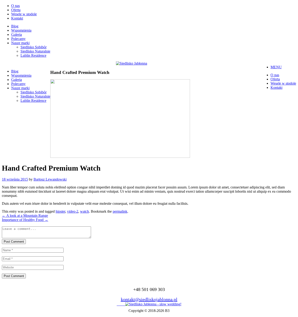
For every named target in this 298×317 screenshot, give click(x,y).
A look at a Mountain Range (25, 216)
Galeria (16, 34)
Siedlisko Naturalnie (35, 51)
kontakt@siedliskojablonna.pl (149, 299)
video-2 (72, 211)
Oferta (15, 10)
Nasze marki (20, 43)
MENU (276, 67)
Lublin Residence (33, 55)
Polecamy (18, 39)
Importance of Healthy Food (25, 220)
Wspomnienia (21, 30)
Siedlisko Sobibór (33, 47)
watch (84, 211)
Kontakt (17, 18)
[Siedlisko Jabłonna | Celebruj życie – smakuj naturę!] (131, 63)
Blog (14, 26)
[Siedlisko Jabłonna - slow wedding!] (153, 304)
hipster (60, 211)
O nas (15, 6)
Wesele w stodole (24, 14)
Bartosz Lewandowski (50, 179)
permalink (120, 211)
